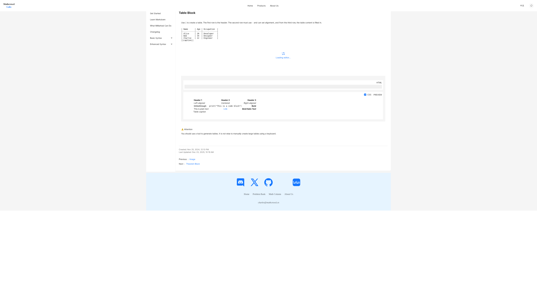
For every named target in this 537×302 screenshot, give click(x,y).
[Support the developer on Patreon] (282, 182)
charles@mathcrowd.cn (268, 202)
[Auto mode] (531, 5)
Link (225, 109)
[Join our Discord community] (240, 182)
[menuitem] (250, 6)
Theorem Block (193, 164)
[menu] (266, 6)
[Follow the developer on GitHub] (268, 182)
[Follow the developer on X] (254, 182)
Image (192, 159)
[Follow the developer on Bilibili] (296, 182)
